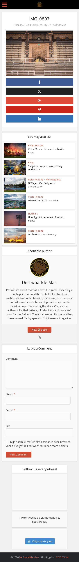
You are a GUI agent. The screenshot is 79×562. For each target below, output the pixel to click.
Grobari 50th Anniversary (42, 234)
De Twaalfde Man (57, 25)
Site (8, 426)
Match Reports (35, 179)
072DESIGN (62, 557)
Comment (12, 358)
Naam (10, 394)
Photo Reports (35, 145)
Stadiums (33, 213)
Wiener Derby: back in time (43, 200)
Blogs (31, 162)
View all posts (39, 329)
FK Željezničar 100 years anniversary (41, 185)
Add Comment (34, 25)
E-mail (10, 410)
